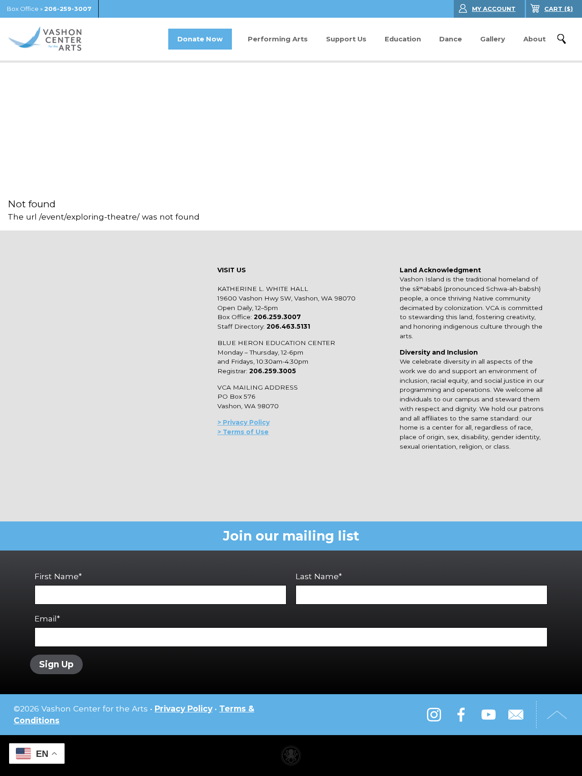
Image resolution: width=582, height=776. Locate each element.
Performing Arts (278, 39)
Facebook (461, 714)
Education (403, 39)
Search (561, 39)
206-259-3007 (67, 8)
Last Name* (319, 576)
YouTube (488, 714)
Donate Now (200, 39)
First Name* (58, 576)
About (534, 39)
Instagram (433, 714)
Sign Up (56, 664)
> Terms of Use (243, 432)
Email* (47, 618)
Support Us (346, 39)
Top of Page (557, 714)
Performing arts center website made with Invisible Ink (291, 755)
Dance (450, 39)
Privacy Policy (183, 708)
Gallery (492, 39)
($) (558, 8)
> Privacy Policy (243, 422)
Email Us (515, 714)
